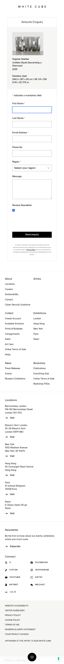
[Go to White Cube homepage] (32, 7)
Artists (37, 279)
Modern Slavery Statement (20, 630)
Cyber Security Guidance (17, 305)
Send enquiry (32, 235)
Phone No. (17, 147)
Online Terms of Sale (15, 349)
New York (38, 329)
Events (8, 374)
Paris (35, 334)
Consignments (12, 334)
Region (16, 162)
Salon (8, 339)
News (8, 363)
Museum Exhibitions (15, 379)
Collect (9, 313)
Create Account (13, 319)
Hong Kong (39, 324)
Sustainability (11, 294)
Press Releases (12, 368)
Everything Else (41, 374)
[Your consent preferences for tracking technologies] (59, 659)
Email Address (20, 133)
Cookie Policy (12, 620)
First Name (18, 104)
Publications (39, 368)
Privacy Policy (31, 250)
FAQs (7, 355)
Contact (9, 300)
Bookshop (39, 363)
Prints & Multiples (14, 329)
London (37, 319)
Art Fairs (9, 344)
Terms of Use (12, 625)
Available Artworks (14, 324)
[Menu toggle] (32, 657)
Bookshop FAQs (41, 384)
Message (17, 176)
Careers (9, 289)
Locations (10, 284)
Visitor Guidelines (15, 611)
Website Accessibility (16, 606)
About (8, 279)
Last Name (18, 118)
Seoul (36, 339)
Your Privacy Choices (17, 634)
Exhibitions (39, 313)
